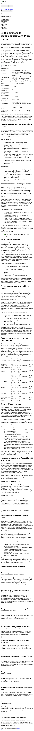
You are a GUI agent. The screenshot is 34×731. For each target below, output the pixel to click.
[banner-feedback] (1, 21)
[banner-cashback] (1, 24)
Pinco (18, 728)
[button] (17, 729)
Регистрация (4, 6)
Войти (10, 6)
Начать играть (4, 68)
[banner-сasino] (1, 27)
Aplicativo (6, 9)
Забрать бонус (5, 19)
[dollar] (1, 3)
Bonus (11, 9)
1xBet (2, 9)
